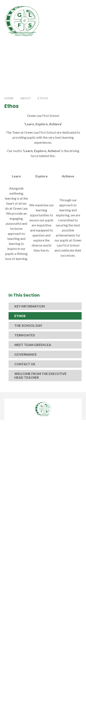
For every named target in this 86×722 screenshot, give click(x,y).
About (25, 98)
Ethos (43, 98)
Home (9, 98)
